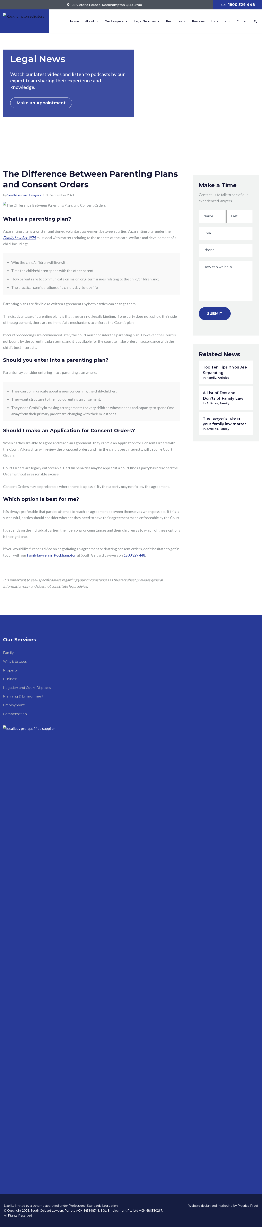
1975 (19, 237)
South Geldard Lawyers (24, 195)
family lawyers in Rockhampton (51, 555)
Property (10, 670)
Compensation (15, 714)
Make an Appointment (41, 102)
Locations (218, 21)
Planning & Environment (23, 696)
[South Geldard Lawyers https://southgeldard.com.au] (24, 19)
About (89, 21)
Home (74, 21)
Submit (214, 313)
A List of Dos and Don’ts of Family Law (223, 398)
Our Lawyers (114, 21)
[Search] (255, 21)
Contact (242, 21)
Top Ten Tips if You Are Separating (225, 372)
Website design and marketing (210, 1206)
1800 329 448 (134, 555)
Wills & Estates (15, 661)
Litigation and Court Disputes (27, 688)
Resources (174, 21)
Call (238, 5)
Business (10, 679)
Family (8, 653)
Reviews (198, 21)
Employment (14, 705)
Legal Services (145, 21)
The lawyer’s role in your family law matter (224, 423)
